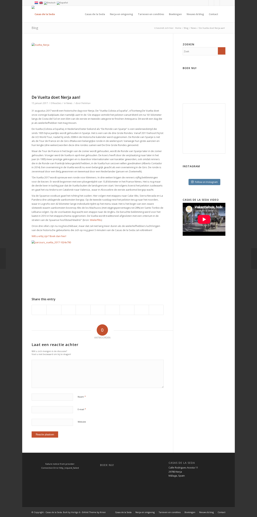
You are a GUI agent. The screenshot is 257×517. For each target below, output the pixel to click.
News (193, 28)
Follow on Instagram (206, 182)
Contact (221, 512)
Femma (85, 103)
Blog (35, 28)
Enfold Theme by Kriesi (94, 512)
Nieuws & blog (206, 512)
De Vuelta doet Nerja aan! (56, 97)
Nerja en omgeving (145, 512)
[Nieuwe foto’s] (3, 258)
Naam (82, 396)
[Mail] (222, 3)
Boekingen (190, 512)
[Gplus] (217, 3)
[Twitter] (211, 3)
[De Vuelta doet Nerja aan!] (98, 68)
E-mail (82, 409)
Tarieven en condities (170, 512)
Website (82, 421)
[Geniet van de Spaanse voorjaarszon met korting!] (254, 258)
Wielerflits (95, 220)
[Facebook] (205, 3)
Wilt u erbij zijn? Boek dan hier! (49, 236)
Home (178, 28)
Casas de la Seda (123, 512)
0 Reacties (56, 103)
